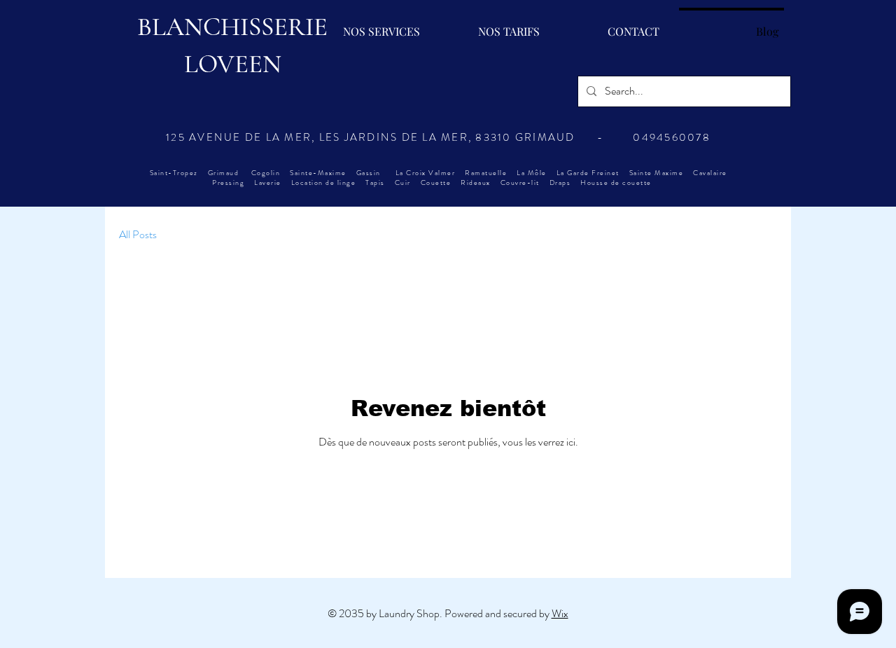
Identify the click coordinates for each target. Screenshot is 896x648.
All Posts (138, 234)
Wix (560, 613)
